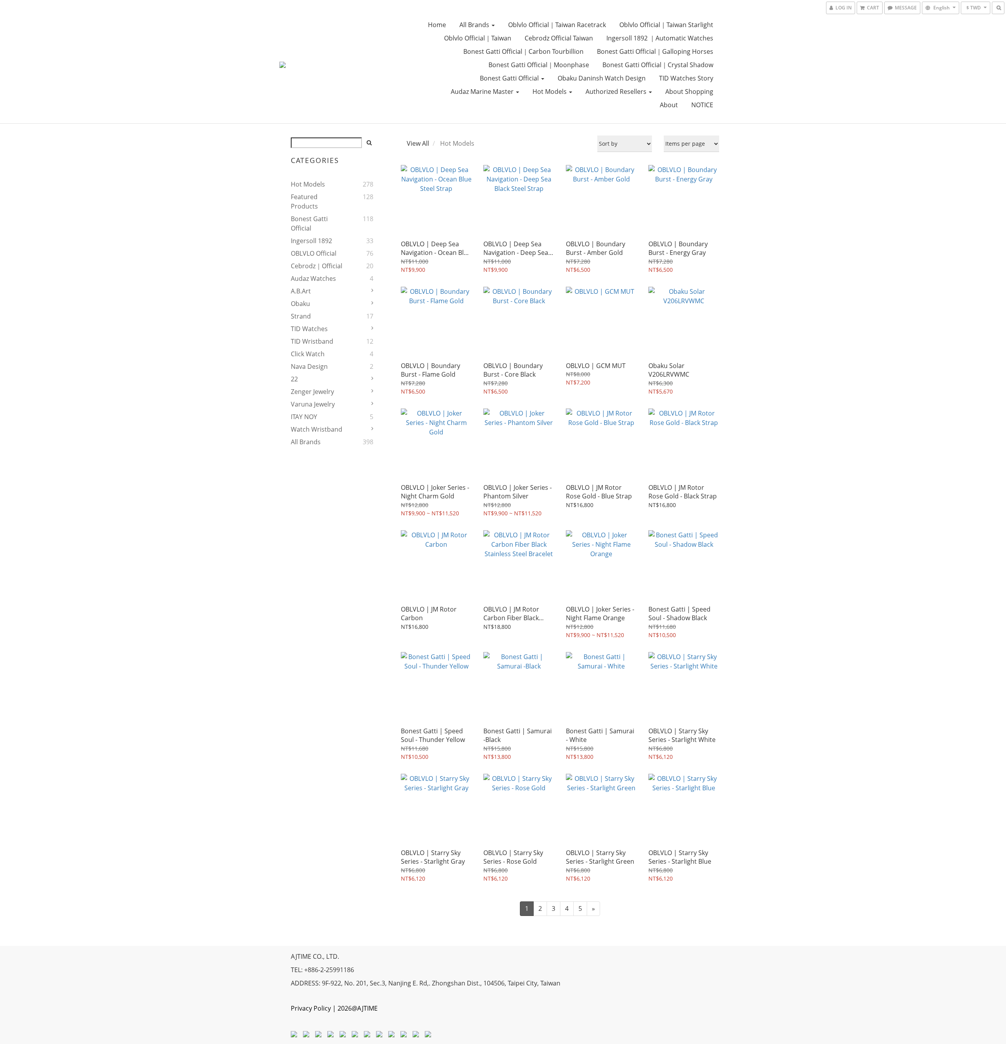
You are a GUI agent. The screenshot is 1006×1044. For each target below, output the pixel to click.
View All (418, 143)
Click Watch (308, 354)
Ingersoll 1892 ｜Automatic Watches (659, 38)
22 (294, 379)
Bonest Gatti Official (510, 78)
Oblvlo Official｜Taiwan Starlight (666, 24)
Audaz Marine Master (483, 91)
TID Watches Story (686, 78)
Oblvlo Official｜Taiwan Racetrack (557, 24)
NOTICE (702, 105)
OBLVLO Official (313, 253)
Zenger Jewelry (312, 391)
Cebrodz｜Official (316, 266)
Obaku (300, 303)
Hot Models (550, 91)
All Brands (475, 24)
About (669, 105)
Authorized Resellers (617, 91)
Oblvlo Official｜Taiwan (477, 38)
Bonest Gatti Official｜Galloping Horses (655, 51)
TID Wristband (312, 341)
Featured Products (304, 201)
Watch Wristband (316, 429)
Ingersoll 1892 (311, 240)
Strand (301, 316)
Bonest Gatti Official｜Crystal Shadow (657, 64)
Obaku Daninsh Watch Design (602, 78)
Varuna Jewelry (313, 404)
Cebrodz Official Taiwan (559, 38)
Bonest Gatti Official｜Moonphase (538, 64)
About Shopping (689, 91)
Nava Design (309, 366)
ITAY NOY (304, 416)
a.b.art (301, 291)
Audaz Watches (313, 278)
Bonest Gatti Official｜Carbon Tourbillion (523, 51)
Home (437, 24)
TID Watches (309, 328)
